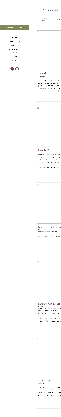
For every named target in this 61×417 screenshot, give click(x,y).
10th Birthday (44, 78)
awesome (41, 231)
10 (38, 78)
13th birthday (54, 78)
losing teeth (53, 385)
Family (47, 154)
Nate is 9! (43, 150)
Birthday (41, 154)
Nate (46, 231)
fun (50, 154)
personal (51, 231)
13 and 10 (43, 73)
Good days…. (46, 380)
